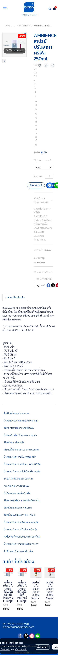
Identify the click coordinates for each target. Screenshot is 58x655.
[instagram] (31, 636)
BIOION (48, 250)
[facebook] (20, 636)
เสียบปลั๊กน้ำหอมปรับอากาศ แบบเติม (21, 449)
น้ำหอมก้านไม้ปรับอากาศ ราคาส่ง (20, 435)
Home (7, 25)
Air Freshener (24, 25)
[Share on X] (53, 285)
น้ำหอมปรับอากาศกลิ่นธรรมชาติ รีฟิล (22, 464)
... (14, 25)
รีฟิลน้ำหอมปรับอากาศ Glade (18, 507)
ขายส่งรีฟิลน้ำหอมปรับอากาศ (18, 478)
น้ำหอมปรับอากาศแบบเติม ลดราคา (21, 544)
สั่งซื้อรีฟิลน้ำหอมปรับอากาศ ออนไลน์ (22, 536)
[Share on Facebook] (48, 285)
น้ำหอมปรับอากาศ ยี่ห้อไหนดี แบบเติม (22, 471)
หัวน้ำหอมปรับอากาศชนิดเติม (18, 551)
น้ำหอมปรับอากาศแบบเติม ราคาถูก (21, 420)
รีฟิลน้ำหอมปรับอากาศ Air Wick (19, 514)
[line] (37, 636)
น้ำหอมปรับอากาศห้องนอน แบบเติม (21, 522)
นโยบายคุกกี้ (21, 649)
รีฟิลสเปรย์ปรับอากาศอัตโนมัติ (19, 427)
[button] (50, 9)
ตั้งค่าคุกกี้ (42, 646)
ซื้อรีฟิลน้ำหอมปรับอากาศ (16, 413)
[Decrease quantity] (45, 176)
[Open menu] (5, 9)
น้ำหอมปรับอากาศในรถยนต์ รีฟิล (20, 456)
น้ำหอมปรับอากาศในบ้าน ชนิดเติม (21, 529)
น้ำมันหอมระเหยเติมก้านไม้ (17, 493)
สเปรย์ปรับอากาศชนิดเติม (16, 485)
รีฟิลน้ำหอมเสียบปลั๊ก (14, 442)
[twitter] (26, 636)
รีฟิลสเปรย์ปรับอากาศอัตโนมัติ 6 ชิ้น (21, 500)
